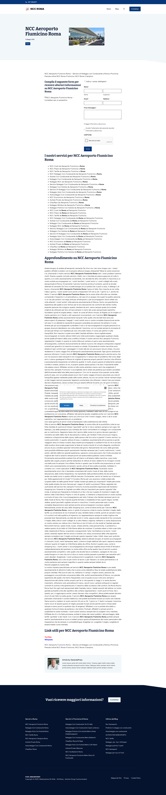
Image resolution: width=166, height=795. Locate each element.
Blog (117, 9)
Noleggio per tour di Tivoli (115, 753)
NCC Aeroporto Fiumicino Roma (58, 645)
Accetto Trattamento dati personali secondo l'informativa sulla (100, 129)
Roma (27, 43)
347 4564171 (32, 2)
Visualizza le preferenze (97, 405)
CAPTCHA (88, 135)
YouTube (48, 637)
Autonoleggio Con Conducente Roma (38, 746)
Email (86, 99)
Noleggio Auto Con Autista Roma (36, 731)
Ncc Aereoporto (111, 724)
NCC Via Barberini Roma (74, 752)
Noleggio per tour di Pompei (116, 742)
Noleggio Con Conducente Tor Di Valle (79, 724)
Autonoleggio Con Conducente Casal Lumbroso (82, 728)
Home (109, 9)
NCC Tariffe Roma (31, 735)
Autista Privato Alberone (74, 748)
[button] (105, 388)
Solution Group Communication (76, 779)
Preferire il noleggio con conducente (118, 728)
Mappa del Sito (116, 778)
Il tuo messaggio (90, 108)
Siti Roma (60, 779)
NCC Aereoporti (111, 749)
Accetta (66, 405)
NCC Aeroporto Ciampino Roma (36, 738)
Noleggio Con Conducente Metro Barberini (81, 737)
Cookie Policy (136, 778)
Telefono (106, 99)
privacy (99, 131)
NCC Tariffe (110, 738)
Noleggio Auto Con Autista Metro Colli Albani (81, 745)
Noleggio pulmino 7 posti (114, 746)
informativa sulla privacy (98, 124)
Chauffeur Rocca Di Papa (74, 741)
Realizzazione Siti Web (47, 779)
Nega (81, 405)
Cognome (106, 95)
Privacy (126, 778)
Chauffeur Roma (31, 749)
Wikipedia (49, 640)
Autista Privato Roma (32, 742)
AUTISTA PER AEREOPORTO (116, 735)
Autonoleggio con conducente (116, 731)
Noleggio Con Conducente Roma (36, 728)
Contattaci (135, 9)
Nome (86, 95)
